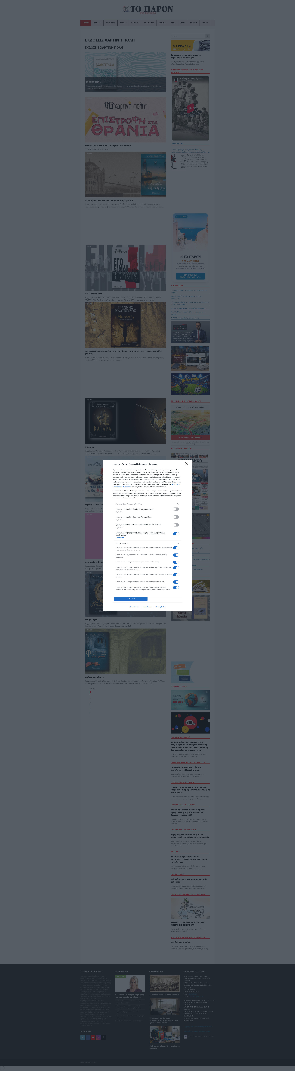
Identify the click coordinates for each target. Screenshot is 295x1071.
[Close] (187, 464)
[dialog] (147, 535)
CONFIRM (131, 598)
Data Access (147, 607)
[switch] (176, 509)
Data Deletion (134, 607)
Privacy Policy (161, 607)
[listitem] (147, 504)
